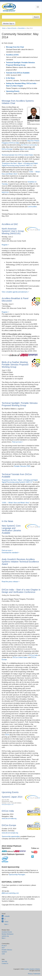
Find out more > (17, 442)
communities (32, 206)
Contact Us (5, 963)
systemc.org (5, 936)
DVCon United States (20, 657)
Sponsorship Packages (17, 874)
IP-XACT (4, 945)
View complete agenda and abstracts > (15, 292)
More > (6, 924)
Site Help (4, 961)
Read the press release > (10, 581)
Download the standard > (10, 552)
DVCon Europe (7, 149)
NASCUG (5, 192)
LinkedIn (7, 916)
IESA (7, 735)
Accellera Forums (7, 932)
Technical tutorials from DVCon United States (17, 155)
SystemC (4, 951)
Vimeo (6, 921)
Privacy (30, 973)
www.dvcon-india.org (9, 818)
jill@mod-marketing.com (10, 893)
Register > (5, 245)
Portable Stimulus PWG (22, 466)
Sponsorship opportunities (11, 836)
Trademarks (36, 973)
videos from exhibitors (27, 149)
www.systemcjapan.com (7, 804)
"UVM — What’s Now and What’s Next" (16, 503)
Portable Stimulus (7, 949)
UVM (3, 954)
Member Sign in (8, 23)
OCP (3, 947)
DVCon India (33, 655)
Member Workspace (7, 934)
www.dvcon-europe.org (10, 833)
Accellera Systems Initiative (32, 969)
